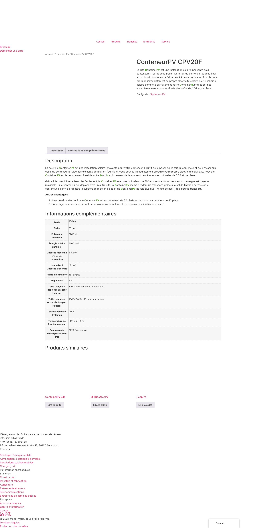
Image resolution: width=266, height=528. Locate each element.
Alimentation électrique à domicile (20, 458)
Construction (7, 477)
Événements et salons (12, 488)
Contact (4, 510)
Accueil (100, 41)
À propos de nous (10, 503)
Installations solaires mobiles (16, 462)
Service (165, 41)
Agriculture (6, 484)
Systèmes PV (62, 54)
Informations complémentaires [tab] (86, 150)
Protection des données (14, 526)
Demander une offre (11, 50)
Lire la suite (55, 404)
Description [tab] (57, 150)
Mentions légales (10, 522)
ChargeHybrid (8, 466)
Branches (132, 41)
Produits (115, 41)
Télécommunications (12, 492)
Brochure (5, 46)
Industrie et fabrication (13, 480)
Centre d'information (12, 506)
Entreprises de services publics (18, 495)
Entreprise (149, 41)
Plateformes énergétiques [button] (15, 469)
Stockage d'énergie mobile (15, 455)
